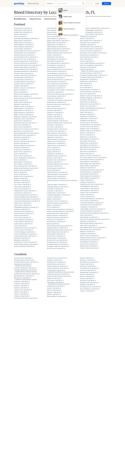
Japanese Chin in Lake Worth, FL (56, 141)
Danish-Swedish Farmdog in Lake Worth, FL (26, 244)
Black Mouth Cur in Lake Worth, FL (23, 131)
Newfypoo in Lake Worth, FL (88, 260)
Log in (97, 3)
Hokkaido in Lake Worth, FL (54, 114)
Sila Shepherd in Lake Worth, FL (89, 145)
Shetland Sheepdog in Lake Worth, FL (90, 130)
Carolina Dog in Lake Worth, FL (23, 193)
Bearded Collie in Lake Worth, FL (23, 102)
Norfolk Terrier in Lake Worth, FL (56, 236)
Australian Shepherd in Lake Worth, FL (24, 81)
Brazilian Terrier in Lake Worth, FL (23, 170)
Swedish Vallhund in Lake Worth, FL (90, 178)
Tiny (21, 279)
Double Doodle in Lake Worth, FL (56, 264)
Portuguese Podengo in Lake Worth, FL (91, 73)
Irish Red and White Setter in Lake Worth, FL (59, 123)
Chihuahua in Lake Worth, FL (22, 209)
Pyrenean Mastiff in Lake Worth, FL (90, 89)
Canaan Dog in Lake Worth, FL (22, 186)
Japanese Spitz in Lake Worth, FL (56, 143)
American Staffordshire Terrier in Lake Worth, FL (27, 65)
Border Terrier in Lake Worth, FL (23, 151)
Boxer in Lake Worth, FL (20, 160)
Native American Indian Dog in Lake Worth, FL (60, 226)
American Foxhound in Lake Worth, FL (24, 55)
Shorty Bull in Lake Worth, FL (88, 141)
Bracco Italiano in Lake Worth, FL (23, 164)
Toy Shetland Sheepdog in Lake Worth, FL (92, 202)
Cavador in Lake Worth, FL (21, 285)
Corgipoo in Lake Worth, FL (55, 260)
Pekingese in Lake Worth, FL (88, 44)
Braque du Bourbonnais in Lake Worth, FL (25, 166)
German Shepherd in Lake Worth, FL (57, 73)
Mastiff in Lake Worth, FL (54, 205)
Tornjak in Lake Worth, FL (87, 194)
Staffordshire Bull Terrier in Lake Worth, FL (92, 170)
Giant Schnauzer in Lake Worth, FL (57, 81)
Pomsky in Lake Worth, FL (87, 264)
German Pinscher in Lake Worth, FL (57, 71)
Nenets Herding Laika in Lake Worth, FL (58, 232)
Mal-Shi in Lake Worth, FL (54, 290)
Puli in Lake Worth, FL (86, 85)
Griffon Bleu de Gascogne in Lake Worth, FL (59, 100)
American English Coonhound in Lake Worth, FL (27, 51)
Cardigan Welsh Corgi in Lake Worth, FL (25, 191)
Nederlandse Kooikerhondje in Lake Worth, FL (59, 230)
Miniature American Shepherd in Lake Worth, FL (60, 209)
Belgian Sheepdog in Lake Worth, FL (24, 112)
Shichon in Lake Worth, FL (87, 274)
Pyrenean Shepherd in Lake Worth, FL (90, 91)
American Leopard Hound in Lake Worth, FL (26, 61)
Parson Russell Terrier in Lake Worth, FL (91, 40)
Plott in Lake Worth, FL (86, 59)
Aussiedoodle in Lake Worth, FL (23, 264)
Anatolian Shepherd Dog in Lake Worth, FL (26, 69)
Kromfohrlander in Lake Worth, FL (56, 168)
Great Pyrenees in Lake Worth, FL (56, 96)
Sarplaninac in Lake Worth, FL (88, 116)
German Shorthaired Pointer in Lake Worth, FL (60, 75)
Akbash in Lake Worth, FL (21, 34)
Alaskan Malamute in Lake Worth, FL (24, 44)
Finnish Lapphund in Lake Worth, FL (57, 59)
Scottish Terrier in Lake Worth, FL (89, 126)
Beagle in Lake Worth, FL (21, 100)
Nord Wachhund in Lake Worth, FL (89, 262)
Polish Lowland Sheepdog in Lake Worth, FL (92, 63)
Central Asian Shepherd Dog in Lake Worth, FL (27, 201)
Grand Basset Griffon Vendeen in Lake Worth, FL (61, 90)
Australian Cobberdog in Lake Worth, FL (25, 268)
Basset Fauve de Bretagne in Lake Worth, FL (26, 94)
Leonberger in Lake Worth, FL (55, 188)
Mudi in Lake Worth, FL (53, 223)
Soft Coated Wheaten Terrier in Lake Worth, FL (93, 157)
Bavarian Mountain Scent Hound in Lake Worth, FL (28, 98)
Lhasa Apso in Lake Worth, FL (55, 191)
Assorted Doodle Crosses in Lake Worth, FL (26, 262)
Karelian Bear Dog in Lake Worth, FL (57, 156)
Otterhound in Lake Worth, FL (88, 36)
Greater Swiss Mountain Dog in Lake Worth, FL (60, 94)
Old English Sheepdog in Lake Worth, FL (91, 32)
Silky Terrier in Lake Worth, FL (88, 149)
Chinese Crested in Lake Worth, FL (24, 211)
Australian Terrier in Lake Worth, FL (24, 84)
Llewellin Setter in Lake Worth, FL (56, 193)
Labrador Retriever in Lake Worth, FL (57, 172)
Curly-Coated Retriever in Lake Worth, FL (26, 234)
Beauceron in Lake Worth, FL (22, 104)
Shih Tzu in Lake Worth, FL (87, 135)
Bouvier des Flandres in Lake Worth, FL (25, 158)
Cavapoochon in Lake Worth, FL (23, 290)
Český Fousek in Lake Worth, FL (23, 203)
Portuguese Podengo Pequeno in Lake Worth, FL (93, 75)
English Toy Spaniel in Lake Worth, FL (57, 51)
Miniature (91, 71)
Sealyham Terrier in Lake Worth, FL (89, 128)
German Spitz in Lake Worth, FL (56, 77)
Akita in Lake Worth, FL (20, 36)
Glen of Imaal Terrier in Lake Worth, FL (58, 84)
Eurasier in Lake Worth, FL (54, 55)
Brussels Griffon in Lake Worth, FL (23, 176)
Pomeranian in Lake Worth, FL (88, 67)
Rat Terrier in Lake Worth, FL (88, 93)
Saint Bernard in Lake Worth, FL (89, 110)
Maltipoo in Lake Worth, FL (54, 292)
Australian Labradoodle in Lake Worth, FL (25, 270)
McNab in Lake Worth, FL (54, 294)
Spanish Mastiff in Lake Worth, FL (89, 161)
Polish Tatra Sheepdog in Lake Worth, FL (91, 65)
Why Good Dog (33, 3)
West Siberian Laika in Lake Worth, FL (90, 229)
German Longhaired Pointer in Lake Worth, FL (60, 69)
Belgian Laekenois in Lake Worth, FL (24, 108)
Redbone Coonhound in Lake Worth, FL (91, 96)
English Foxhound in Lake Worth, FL (57, 42)
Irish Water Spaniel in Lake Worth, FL (57, 129)
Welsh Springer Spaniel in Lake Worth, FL (91, 223)
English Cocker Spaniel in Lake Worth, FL (58, 40)
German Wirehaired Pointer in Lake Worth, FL (60, 79)
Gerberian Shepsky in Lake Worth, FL (57, 266)
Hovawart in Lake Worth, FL (54, 116)
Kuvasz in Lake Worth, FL (54, 170)
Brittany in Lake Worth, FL (21, 174)
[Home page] (19, 3)
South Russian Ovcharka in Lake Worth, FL (92, 159)
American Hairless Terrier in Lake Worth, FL (26, 57)
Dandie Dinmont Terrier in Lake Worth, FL (25, 242)
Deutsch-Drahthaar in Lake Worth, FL (24, 246)
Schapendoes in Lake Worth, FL (89, 118)
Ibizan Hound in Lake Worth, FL (55, 119)
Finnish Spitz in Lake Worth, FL (55, 61)
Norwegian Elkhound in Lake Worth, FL (57, 244)
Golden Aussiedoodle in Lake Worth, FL (58, 268)
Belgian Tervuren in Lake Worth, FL (23, 114)
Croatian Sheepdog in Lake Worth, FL (24, 232)
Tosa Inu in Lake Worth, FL (87, 196)
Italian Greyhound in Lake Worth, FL (57, 133)
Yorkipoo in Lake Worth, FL (87, 291)
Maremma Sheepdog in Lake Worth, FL (58, 203)
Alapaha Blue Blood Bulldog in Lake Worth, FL (26, 38)
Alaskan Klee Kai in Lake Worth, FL (23, 42)
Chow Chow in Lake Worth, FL (22, 217)
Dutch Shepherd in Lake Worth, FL (56, 38)
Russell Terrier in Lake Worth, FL (89, 102)
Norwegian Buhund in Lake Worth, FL (57, 242)
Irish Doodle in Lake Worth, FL (55, 280)
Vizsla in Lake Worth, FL (86, 215)
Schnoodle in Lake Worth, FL (88, 270)
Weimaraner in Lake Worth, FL (88, 221)
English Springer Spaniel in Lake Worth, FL (59, 49)
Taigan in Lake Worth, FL (87, 180)
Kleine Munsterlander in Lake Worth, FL (58, 164)
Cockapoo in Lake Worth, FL (22, 296)
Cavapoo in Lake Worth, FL (21, 288)
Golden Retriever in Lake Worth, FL (57, 86)
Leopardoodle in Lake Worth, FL (56, 286)
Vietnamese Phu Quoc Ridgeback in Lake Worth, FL (94, 213)
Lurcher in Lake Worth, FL (54, 288)
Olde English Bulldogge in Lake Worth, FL (91, 30)
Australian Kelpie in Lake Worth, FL (23, 77)
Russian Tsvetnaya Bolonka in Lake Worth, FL (92, 108)
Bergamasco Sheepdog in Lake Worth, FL (25, 116)
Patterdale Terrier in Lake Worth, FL (90, 42)
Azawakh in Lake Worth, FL (21, 86)
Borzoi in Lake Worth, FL (21, 153)
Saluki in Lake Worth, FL (86, 112)
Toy (87, 71)
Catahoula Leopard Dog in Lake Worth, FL (26, 195)
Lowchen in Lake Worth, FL (54, 197)
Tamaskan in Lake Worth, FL (88, 182)
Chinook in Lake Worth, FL (21, 215)
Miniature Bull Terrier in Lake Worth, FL (58, 213)
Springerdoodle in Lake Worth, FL (89, 282)
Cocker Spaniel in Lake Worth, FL (23, 223)
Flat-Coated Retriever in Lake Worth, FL (58, 63)
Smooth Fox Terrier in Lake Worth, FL (90, 155)
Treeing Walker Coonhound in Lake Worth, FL (92, 209)
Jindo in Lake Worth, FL (53, 147)
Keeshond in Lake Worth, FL (54, 158)
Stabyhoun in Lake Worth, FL (88, 167)
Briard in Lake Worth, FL (20, 172)
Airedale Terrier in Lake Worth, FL (23, 32)
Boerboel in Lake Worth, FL (21, 143)
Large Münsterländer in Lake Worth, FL (58, 186)
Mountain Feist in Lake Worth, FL (56, 221)
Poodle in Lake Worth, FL (87, 69)
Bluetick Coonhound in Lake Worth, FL (25, 141)
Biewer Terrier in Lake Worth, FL (23, 127)
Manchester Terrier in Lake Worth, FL (57, 201)
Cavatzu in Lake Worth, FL (21, 294)
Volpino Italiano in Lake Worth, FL (89, 217)
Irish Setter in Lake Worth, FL (55, 125)
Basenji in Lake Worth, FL (21, 92)
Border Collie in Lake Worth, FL (22, 149)
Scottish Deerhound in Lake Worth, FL (91, 124)
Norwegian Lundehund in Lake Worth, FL (58, 246)
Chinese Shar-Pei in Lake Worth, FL (24, 213)
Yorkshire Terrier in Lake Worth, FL (89, 248)
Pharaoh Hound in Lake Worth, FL (89, 55)
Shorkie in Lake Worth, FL (87, 278)
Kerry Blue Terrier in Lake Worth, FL (56, 160)
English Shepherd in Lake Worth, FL (57, 46)
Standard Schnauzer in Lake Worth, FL (91, 172)
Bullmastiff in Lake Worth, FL (22, 180)
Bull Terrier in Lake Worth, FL (22, 182)
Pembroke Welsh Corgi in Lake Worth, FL (91, 46)
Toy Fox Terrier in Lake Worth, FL (89, 200)
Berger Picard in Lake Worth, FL (23, 121)
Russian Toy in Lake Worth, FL (88, 106)
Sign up (106, 3)
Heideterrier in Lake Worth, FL (55, 112)
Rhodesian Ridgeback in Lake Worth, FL (91, 98)
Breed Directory (20, 19)
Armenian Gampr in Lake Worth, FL (23, 73)
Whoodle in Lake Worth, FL (87, 284)
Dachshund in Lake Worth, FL (22, 238)
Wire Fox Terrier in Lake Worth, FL (89, 235)
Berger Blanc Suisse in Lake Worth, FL (24, 119)
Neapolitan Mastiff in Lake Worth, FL (57, 228)
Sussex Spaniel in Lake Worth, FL (89, 174)
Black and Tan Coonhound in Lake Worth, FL (26, 129)
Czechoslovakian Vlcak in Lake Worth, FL (25, 236)
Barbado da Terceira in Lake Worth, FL (25, 88)
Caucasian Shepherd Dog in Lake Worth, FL (26, 197)
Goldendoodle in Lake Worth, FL (56, 270)
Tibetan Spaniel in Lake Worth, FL (89, 190)
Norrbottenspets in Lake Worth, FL (57, 238)
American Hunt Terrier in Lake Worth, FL (25, 59)
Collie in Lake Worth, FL (20, 226)
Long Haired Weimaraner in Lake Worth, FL (59, 195)
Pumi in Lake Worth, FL (86, 87)
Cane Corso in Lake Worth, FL (22, 188)
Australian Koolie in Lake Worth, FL (23, 79)
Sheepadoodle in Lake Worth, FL (89, 272)
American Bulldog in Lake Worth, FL (24, 46)
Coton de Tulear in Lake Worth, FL (23, 230)
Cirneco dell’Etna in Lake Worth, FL (24, 219)
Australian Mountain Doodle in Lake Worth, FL (27, 274)
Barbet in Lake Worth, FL (21, 90)
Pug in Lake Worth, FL (86, 83)
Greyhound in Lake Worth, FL (55, 98)
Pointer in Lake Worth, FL (87, 61)
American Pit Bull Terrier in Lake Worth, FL (26, 63)
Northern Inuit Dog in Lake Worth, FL (57, 240)
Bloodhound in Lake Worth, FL (22, 137)
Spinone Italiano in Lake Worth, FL (89, 165)
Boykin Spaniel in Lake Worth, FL (23, 162)
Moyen (97, 71)
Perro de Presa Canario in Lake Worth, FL (91, 49)
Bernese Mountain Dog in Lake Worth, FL (25, 123)
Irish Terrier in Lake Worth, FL (55, 127)
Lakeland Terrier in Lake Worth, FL (56, 176)
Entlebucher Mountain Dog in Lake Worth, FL (59, 53)
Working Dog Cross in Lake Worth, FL (90, 286)
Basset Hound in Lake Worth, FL (23, 96)
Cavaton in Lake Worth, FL (21, 292)
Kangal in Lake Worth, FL (54, 151)
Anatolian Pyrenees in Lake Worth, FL (24, 260)
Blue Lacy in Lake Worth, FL (21, 139)
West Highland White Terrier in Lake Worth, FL (93, 227)
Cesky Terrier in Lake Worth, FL (23, 205)
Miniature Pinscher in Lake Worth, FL (57, 215)
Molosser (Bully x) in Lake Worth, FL (57, 296)
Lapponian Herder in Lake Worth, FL (57, 184)
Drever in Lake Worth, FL (54, 36)
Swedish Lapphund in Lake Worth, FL (90, 176)
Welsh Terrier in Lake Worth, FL (88, 225)
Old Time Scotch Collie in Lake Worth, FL (91, 34)
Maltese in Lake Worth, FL (54, 199)
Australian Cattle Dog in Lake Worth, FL (25, 75)
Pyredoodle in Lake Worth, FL (88, 266)
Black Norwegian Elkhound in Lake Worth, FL (26, 133)
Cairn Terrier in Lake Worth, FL (22, 184)
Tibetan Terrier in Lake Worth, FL (89, 192)
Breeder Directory (50, 19)
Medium (28, 271)
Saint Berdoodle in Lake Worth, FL (89, 268)
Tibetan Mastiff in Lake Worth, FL (89, 188)
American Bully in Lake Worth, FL (23, 49)
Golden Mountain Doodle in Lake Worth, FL (59, 276)
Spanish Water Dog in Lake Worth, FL (90, 163)
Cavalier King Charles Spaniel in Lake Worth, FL (27, 199)
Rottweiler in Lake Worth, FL (88, 100)
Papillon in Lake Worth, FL (87, 38)
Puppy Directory (35, 19)
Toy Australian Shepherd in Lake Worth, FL (92, 198)
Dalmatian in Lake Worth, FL (22, 240)
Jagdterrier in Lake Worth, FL (55, 137)
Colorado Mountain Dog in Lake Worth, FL (26, 298)
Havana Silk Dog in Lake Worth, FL (56, 108)
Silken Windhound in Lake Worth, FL (90, 147)
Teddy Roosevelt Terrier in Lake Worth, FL (92, 184)
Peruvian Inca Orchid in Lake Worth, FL (91, 51)
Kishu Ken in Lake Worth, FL (54, 162)
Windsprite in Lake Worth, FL (88, 233)
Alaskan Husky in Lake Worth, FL (23, 40)
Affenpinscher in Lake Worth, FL (23, 28)
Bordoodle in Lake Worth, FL (22, 281)
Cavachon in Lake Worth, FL (22, 283)
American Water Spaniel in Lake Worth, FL (26, 67)
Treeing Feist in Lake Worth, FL (88, 207)
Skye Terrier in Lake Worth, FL (88, 151)
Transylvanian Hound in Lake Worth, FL (91, 205)
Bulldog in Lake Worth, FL (21, 178)
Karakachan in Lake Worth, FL (55, 153)
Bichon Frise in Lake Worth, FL (22, 125)
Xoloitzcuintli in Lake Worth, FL (89, 244)
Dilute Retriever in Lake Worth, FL (56, 262)
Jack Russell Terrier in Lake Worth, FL (57, 135)
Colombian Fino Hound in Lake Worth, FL (25, 228)
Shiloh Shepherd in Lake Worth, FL (89, 139)
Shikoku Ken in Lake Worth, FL (88, 137)
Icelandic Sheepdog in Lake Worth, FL (57, 121)
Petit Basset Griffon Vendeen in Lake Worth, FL (93, 53)
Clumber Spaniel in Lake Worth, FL (23, 221)
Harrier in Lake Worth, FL (54, 106)
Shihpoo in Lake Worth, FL (87, 276)
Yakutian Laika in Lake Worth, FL (89, 246)
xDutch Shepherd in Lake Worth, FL (90, 289)
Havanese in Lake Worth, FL (54, 110)
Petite (55, 272)
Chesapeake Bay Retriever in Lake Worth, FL (26, 207)
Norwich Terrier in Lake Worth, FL (56, 248)
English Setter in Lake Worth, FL (56, 44)
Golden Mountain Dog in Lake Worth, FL (58, 274)
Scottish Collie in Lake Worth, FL (89, 122)
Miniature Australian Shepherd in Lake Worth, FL (60, 211)
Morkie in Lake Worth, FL (87, 258)
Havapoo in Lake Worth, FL (54, 278)
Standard (102, 71)
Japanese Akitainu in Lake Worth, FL (57, 139)
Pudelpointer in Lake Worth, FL (88, 81)
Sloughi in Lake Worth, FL (87, 153)
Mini (24, 266)
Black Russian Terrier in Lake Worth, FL (25, 135)
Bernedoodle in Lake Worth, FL (22, 278)
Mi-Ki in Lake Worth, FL (53, 207)
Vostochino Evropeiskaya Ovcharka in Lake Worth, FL (95, 219)
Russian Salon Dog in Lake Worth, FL (90, 104)
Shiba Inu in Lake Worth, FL (87, 133)
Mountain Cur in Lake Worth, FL (56, 219)
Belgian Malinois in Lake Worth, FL (23, 110)
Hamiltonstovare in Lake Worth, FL (56, 102)
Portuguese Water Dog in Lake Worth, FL (91, 77)
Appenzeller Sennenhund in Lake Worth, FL (26, 71)
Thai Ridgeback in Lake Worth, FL (89, 186)
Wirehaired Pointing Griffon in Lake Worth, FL (93, 237)
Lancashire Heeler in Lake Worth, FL (57, 178)
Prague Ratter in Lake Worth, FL (89, 79)
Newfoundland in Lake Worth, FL (56, 234)
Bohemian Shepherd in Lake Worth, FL (24, 145)
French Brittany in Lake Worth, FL (56, 65)
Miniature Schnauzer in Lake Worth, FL (58, 217)
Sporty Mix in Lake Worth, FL (88, 280)
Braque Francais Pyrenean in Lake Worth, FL (26, 168)
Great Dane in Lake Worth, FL (55, 92)
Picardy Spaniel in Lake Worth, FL (89, 57)
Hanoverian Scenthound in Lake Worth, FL (59, 104)
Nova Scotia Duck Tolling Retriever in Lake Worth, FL (95, 28)
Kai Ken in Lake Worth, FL (54, 149)
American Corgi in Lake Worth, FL (23, 258)
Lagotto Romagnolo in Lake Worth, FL (57, 174)
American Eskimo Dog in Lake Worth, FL (25, 53)
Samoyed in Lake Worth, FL (87, 114)
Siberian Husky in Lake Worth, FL (89, 143)
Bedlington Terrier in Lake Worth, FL (24, 106)
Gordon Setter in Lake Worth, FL (56, 88)
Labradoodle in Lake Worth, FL (55, 282)
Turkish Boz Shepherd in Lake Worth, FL (91, 211)
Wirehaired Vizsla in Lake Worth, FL (90, 240)
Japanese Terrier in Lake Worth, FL (56, 145)
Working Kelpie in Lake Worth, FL (89, 242)
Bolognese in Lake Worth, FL (22, 147)
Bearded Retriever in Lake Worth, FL (24, 276)
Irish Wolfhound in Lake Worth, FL (56, 131)
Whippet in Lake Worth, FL (87, 231)
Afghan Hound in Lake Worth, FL (23, 30)
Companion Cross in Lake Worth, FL (57, 258)
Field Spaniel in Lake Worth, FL (55, 57)
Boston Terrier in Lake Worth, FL (23, 156)
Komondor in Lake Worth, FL (55, 166)
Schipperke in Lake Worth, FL (88, 120)
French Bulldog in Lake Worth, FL (56, 67)
